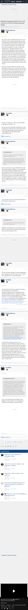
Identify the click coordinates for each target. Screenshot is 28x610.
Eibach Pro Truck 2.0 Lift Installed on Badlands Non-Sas (15, 494)
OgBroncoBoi (7, 496)
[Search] (26, 1)
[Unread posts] (23, 1)
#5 (26, 215)
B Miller (5, 467)
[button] (1, 1)
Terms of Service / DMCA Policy (19, 605)
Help (9, 606)
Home (12, 606)
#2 (26, 119)
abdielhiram (7, 476)
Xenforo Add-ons (8, 600)
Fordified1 (8, 280)
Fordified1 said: (6, 324)
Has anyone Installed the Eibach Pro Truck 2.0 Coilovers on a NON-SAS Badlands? (14, 484)
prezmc (6, 487)
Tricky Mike (8, 113)
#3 (26, 147)
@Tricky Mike (5, 298)
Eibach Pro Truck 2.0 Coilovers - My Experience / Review (14, 464)
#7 (26, 285)
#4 (26, 196)
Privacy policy (4, 606)
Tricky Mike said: (7, 152)
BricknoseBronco (6, 26)
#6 (26, 269)
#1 (26, 36)
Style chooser (4, 603)
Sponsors (3, 605)
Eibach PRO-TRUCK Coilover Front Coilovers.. (14, 474)
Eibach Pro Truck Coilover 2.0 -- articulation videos (13, 455)
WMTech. (18, 599)
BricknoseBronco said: (8, 378)
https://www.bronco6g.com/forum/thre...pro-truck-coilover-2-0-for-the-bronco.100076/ (13, 302)
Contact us (8, 605)
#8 (26, 319)
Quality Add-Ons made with (7, 599)
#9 (26, 373)
